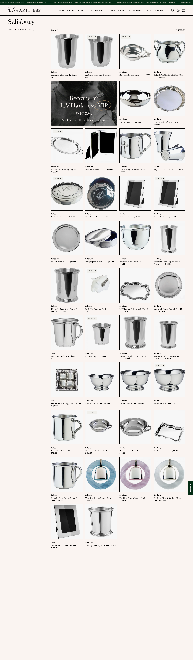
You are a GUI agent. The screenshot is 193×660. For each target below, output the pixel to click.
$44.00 (88, 358)
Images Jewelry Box (93, 262)
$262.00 (175, 403)
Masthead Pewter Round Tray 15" (168, 309)
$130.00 (128, 311)
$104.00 (168, 264)
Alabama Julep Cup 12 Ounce (64, 75)
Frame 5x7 (124, 217)
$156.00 (88, 453)
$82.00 (54, 77)
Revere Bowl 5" (91, 403)
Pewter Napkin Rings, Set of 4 (64, 403)
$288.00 (157, 124)
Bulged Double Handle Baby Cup (168, 75)
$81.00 (138, 122)
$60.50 (181, 169)
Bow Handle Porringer (129, 75)
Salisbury (55, 72)
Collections (19, 29)
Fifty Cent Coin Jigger (163, 169)
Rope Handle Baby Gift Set (97, 451)
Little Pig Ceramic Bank (95, 309)
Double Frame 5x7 (93, 169)
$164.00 (59, 500)
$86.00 (137, 217)
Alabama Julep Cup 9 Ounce (98, 75)
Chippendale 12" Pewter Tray (166, 122)
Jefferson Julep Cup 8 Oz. (130, 262)
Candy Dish (124, 122)
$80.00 (162, 77)
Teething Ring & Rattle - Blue (98, 498)
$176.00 (73, 261)
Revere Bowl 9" (160, 403)
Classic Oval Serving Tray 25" (64, 169)
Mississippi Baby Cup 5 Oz (63, 356)
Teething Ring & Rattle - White (167, 498)
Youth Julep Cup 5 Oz (95, 545)
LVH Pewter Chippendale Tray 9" (133, 309)
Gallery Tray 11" (57, 262)
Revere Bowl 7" (125, 403)
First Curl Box (57, 217)
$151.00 (54, 406)
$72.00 (72, 217)
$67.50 (122, 264)
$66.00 (88, 77)
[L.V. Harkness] (24, 10)
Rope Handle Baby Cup (61, 451)
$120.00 (172, 217)
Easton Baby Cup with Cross (132, 169)
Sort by (54, 30)
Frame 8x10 (159, 217)
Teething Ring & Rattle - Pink (132, 498)
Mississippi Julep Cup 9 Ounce (132, 356)
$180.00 (54, 172)
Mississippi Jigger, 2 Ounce (97, 356)
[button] (172, 10)
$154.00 (54, 547)
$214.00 (110, 169)
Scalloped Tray (160, 451)
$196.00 (141, 403)
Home (10, 29)
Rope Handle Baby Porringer (132, 451)
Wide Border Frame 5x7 (61, 545)
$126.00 (107, 403)
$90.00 (122, 172)
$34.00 (88, 311)
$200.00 (88, 500)
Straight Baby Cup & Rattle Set (65, 498)
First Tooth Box (92, 217)
